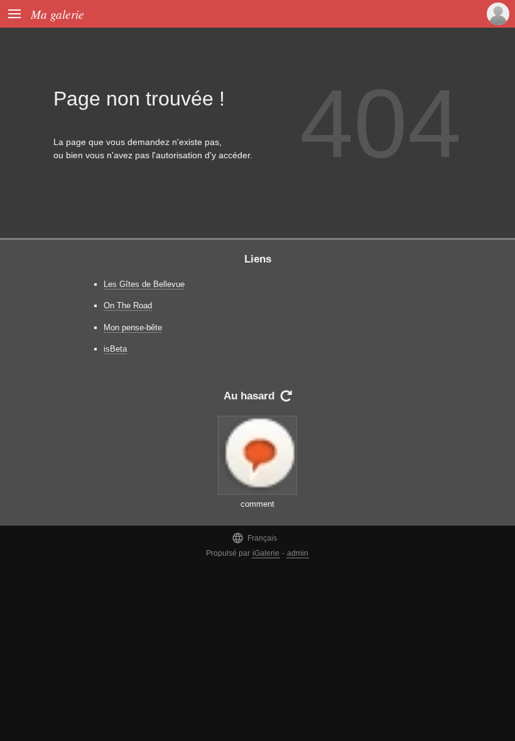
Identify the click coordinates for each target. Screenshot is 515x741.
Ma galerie (57, 14)
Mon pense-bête (133, 327)
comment (257, 504)
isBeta (115, 349)
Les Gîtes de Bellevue (144, 284)
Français (254, 538)
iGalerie (265, 553)
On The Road (128, 305)
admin (297, 553)
